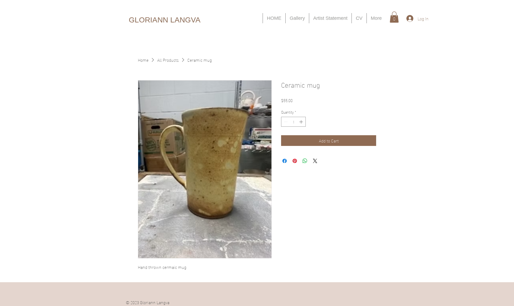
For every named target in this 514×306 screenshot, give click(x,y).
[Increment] (301, 121)
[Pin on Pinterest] (295, 161)
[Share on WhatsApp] (305, 161)
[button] (394, 17)
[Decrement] (285, 121)
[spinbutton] (293, 121)
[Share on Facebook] (284, 161)
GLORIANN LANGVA (165, 20)
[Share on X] (315, 161)
